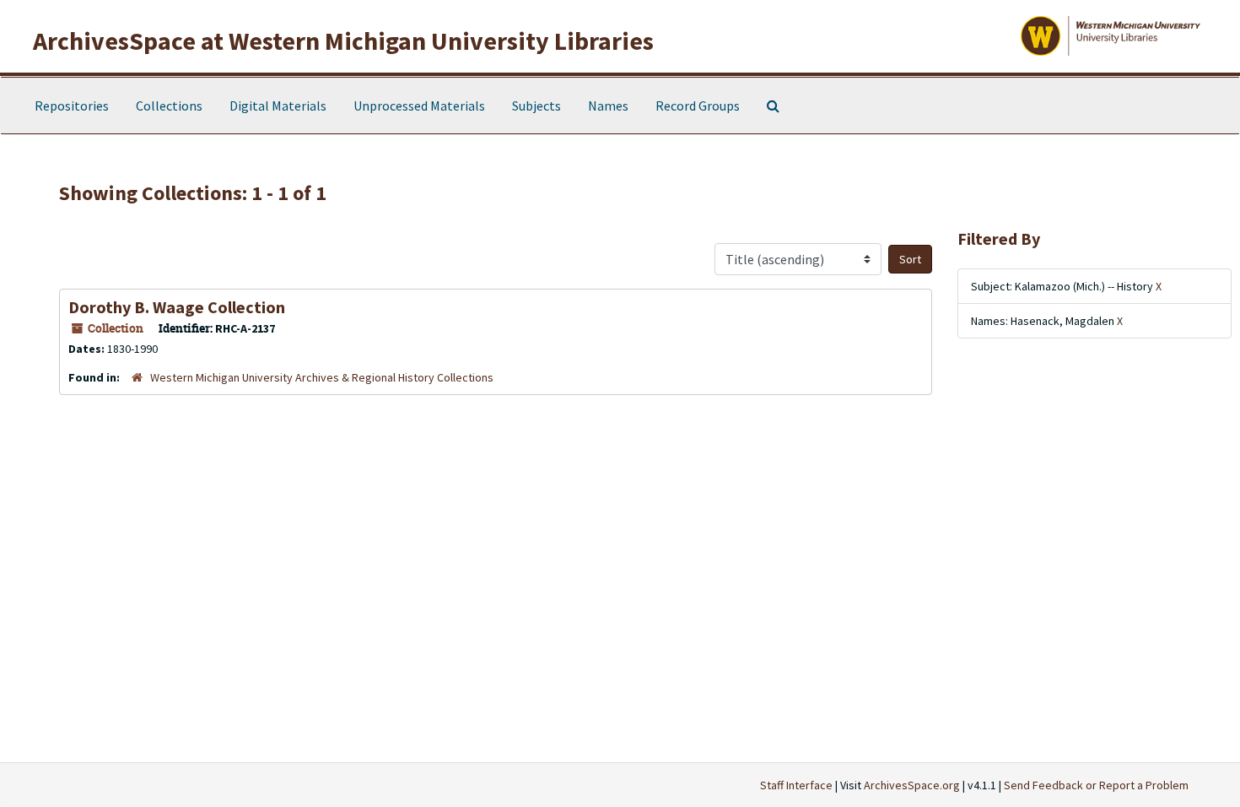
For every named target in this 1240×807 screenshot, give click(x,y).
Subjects (536, 105)
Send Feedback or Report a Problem (1096, 785)
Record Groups (697, 105)
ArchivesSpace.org (912, 785)
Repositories (72, 105)
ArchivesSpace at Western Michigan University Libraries (343, 40)
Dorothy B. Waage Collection (176, 306)
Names (608, 105)
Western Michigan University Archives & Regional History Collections (321, 377)
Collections (169, 105)
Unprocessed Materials (419, 105)
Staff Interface (796, 785)
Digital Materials (277, 105)
